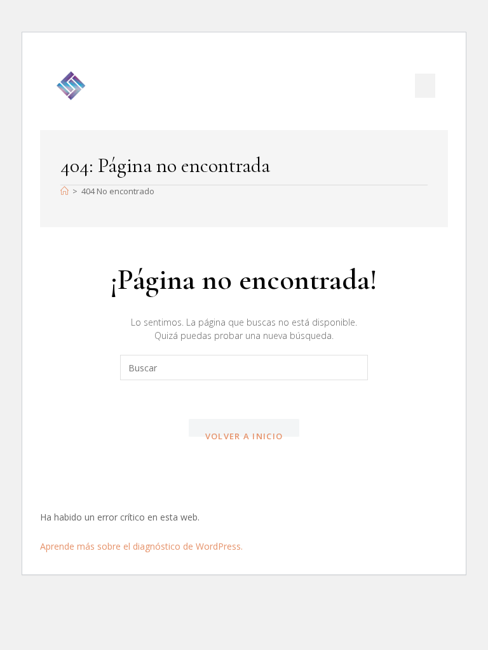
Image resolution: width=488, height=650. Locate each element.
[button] (425, 86)
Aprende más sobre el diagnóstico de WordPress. (141, 546)
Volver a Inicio (244, 433)
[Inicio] (64, 191)
